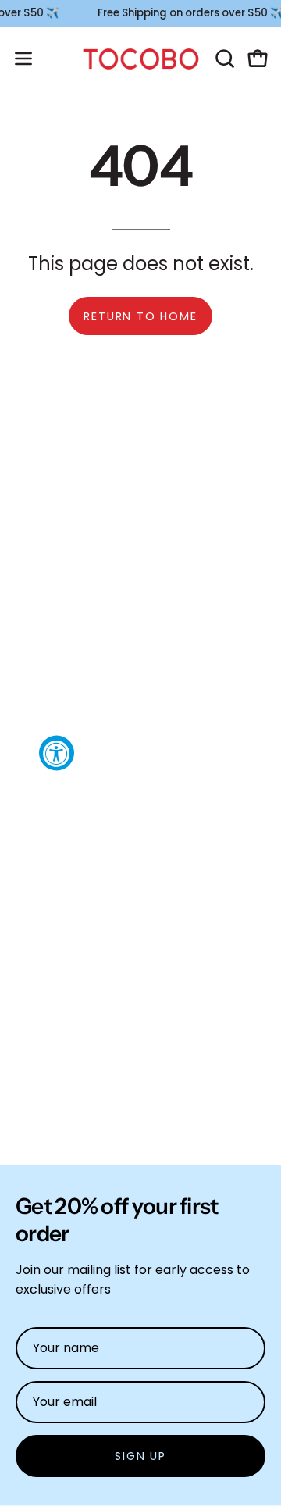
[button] (223, 59)
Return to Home (140, 316)
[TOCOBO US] (141, 59)
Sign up (140, 1456)
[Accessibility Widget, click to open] (56, 753)
